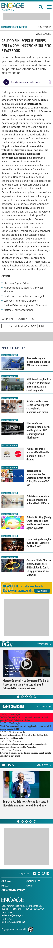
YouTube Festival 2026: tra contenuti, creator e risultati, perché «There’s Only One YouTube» (24, 719)
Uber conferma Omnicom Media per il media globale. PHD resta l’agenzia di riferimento (38, 430)
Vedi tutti (43, 644)
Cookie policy (33, 881)
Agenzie (23, 27)
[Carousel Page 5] (35, 696)
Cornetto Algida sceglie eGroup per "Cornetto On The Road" (38, 542)
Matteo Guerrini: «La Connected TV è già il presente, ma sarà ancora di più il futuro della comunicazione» (26, 684)
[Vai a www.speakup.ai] (50, 82)
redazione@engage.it (12, 915)
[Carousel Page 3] (26, 696)
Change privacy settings (13, 890)
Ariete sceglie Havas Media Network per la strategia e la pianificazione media (37, 407)
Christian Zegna (25, 326)
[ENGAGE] (12, 5)
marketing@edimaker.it (13, 921)
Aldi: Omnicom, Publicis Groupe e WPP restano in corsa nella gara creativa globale (38, 385)
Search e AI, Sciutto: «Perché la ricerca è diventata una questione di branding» (25, 803)
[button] (49, 7)
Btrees (7, 326)
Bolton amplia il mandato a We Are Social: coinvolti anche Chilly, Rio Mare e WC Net (38, 478)
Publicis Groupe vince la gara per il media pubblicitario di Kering (38, 499)
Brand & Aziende (9, 27)
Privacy (5, 885)
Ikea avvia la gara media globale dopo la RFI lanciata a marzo (38, 361)
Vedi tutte (42, 765)
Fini (41, 326)
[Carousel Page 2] (22, 696)
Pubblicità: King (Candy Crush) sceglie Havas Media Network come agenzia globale (38, 522)
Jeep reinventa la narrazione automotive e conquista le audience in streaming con (23, 745)
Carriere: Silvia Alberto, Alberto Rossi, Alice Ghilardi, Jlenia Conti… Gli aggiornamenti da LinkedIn (38, 567)
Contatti (30, 885)
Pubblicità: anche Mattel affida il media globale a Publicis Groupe (37, 454)
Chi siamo (6, 881)
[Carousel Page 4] (30, 696)
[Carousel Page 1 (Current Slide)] (18, 696)
